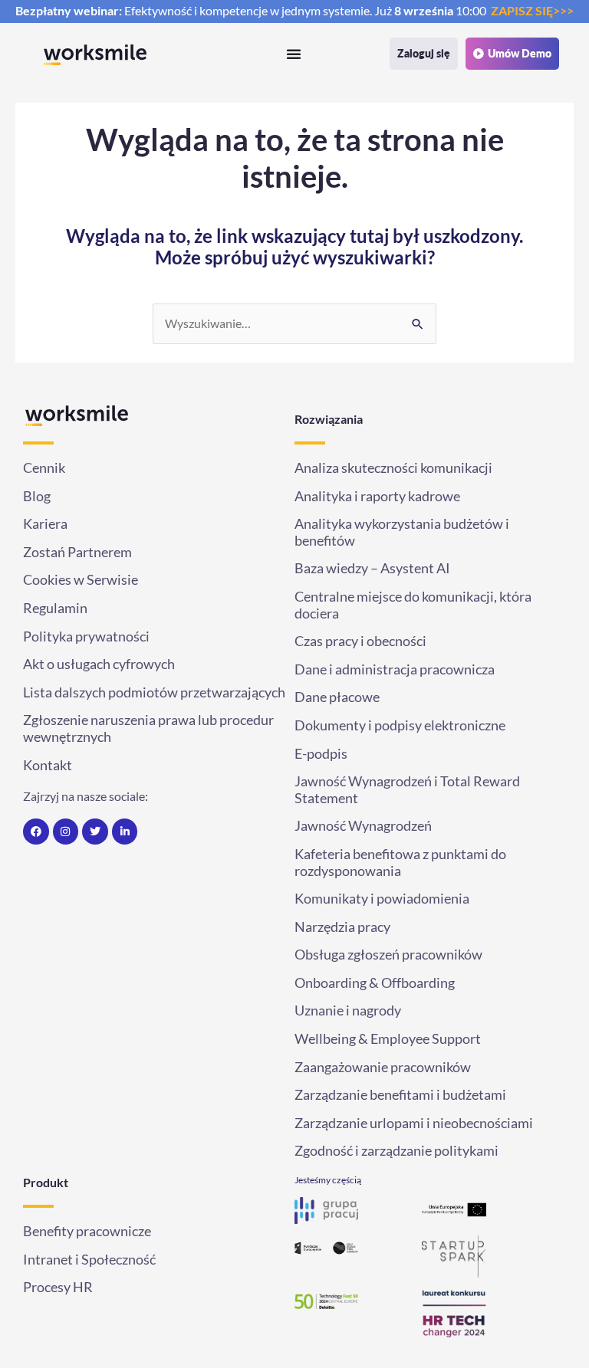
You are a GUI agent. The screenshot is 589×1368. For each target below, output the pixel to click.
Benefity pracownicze (87, 1231)
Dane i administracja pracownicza (394, 669)
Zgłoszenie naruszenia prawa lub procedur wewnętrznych (148, 728)
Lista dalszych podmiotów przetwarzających (154, 692)
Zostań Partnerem (77, 552)
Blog (37, 496)
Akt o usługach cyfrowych (99, 664)
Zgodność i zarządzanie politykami (396, 1151)
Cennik (44, 468)
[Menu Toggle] (255, 53)
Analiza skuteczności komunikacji (393, 468)
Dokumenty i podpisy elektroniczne (399, 725)
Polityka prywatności (86, 636)
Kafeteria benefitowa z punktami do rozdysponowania (400, 862)
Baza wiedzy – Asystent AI (372, 568)
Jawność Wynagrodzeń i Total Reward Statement (407, 789)
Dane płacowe (337, 697)
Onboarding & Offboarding (374, 983)
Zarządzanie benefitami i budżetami (400, 1095)
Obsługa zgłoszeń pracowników (388, 954)
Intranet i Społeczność (89, 1260)
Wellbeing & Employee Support (387, 1039)
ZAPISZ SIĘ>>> (532, 10)
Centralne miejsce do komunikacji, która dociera (412, 605)
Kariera (45, 524)
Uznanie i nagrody (347, 1010)
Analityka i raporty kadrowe (377, 496)
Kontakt (47, 765)
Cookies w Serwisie (80, 580)
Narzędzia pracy (342, 927)
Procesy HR (58, 1287)
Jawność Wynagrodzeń (363, 826)
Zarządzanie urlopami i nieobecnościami (413, 1123)
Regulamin (55, 608)
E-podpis (320, 754)
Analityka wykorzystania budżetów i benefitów (401, 532)
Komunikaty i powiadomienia (381, 899)
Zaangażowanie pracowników (382, 1067)
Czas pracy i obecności (361, 641)
